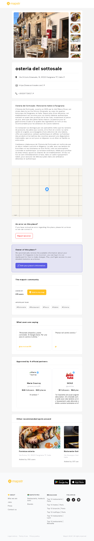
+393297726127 (25, 93)
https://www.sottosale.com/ (31, 85)
